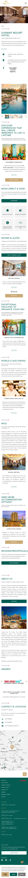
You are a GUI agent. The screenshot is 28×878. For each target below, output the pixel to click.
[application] (14, 871)
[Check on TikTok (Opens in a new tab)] (10, 860)
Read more (4, 48)
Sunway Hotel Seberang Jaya (8, 828)
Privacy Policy (5, 787)
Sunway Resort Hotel (7, 821)
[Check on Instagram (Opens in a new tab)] (6, 860)
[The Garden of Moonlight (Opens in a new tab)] (14, 152)
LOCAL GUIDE (4, 782)
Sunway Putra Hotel (6, 818)
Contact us (4, 789)
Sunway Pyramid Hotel (7, 822)
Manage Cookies (5, 794)
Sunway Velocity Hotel (20, 818)
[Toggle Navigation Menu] (26, 3)
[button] (2, 116)
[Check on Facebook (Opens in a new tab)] (2, 860)
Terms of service (5, 785)
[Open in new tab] (14, 750)
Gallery (3, 796)
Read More (14, 174)
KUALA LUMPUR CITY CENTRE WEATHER (13, 73)
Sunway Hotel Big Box (7, 815)
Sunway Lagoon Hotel (7, 824)
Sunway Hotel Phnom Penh (8, 805)
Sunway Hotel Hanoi (6, 834)
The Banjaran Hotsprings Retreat (10, 811)
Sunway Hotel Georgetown (8, 827)
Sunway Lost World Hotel (8, 812)
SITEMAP (3, 792)
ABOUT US (3, 780)
